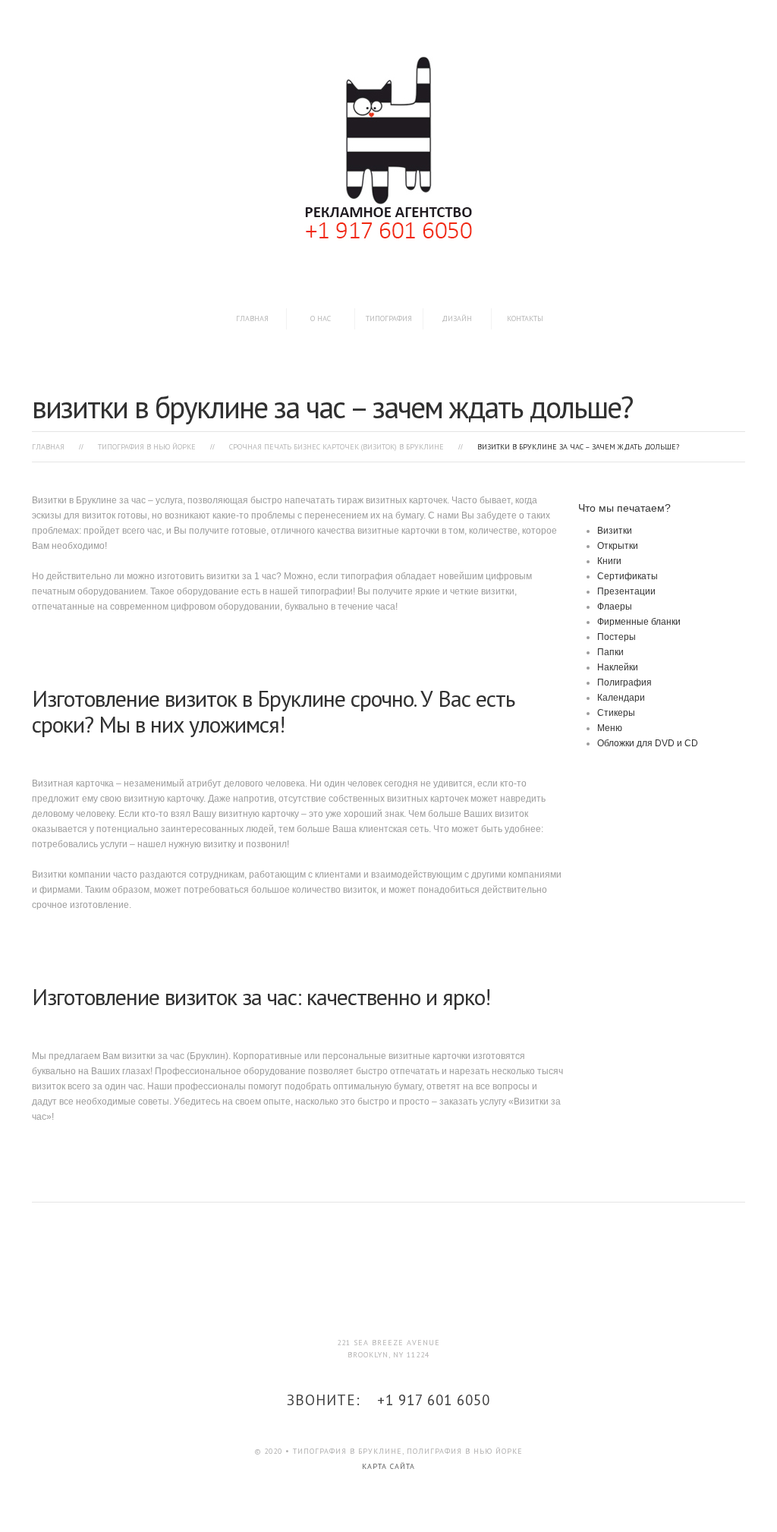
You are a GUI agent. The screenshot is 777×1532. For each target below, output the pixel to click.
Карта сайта (388, 1466)
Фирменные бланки (639, 621)
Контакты (525, 318)
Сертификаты (627, 576)
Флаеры (614, 606)
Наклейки (617, 667)
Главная (252, 318)
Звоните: (388, 1400)
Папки (610, 652)
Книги (609, 561)
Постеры (616, 637)
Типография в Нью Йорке (147, 447)
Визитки (614, 530)
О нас (320, 318)
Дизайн (457, 318)
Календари (621, 697)
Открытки (617, 546)
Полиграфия (624, 682)
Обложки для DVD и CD (647, 743)
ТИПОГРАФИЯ (389, 318)
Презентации (626, 591)
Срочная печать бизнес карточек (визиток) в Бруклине (336, 447)
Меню (609, 728)
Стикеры (616, 713)
